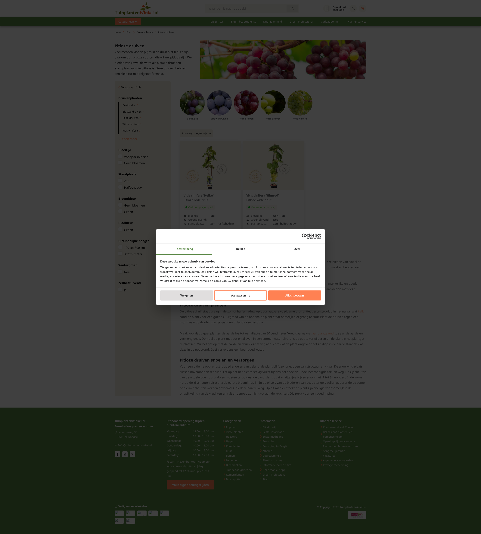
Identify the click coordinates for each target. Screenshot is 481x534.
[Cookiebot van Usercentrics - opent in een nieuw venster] (304, 236)
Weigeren (186, 295)
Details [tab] (240, 248)
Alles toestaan (294, 295)
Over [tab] (297, 248)
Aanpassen (238, 295)
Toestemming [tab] (184, 248)
